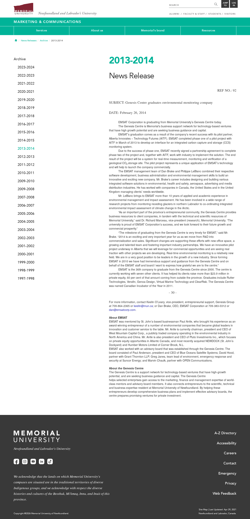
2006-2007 (26, 205)
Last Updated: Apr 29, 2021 (222, 509)
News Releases (29, 40)
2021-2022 (26, 83)
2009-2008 (26, 189)
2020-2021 (26, 91)
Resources (208, 30)
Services (41, 30)
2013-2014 (26, 148)
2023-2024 (26, 67)
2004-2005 (26, 221)
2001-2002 (26, 246)
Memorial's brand (152, 30)
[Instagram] (25, 461)
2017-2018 (26, 116)
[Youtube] (33, 461)
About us (97, 30)
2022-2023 (26, 75)
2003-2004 (26, 230)
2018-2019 (26, 108)
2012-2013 (26, 157)
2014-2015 (26, 140)
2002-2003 (26, 238)
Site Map (203, 509)
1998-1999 (26, 270)
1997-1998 (26, 278)
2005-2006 (26, 213)
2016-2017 (26, 124)
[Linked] (41, 461)
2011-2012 (26, 165)
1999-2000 (26, 262)
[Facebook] (16, 461)
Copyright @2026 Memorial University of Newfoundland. (41, 513)
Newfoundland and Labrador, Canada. (217, 513)
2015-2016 (26, 132)
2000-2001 (26, 254)
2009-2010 (26, 181)
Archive (44, 40)
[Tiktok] (50, 461)
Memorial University (55, 9)
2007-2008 (26, 197)
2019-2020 (26, 100)
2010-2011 (26, 173)
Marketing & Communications (47, 22)
